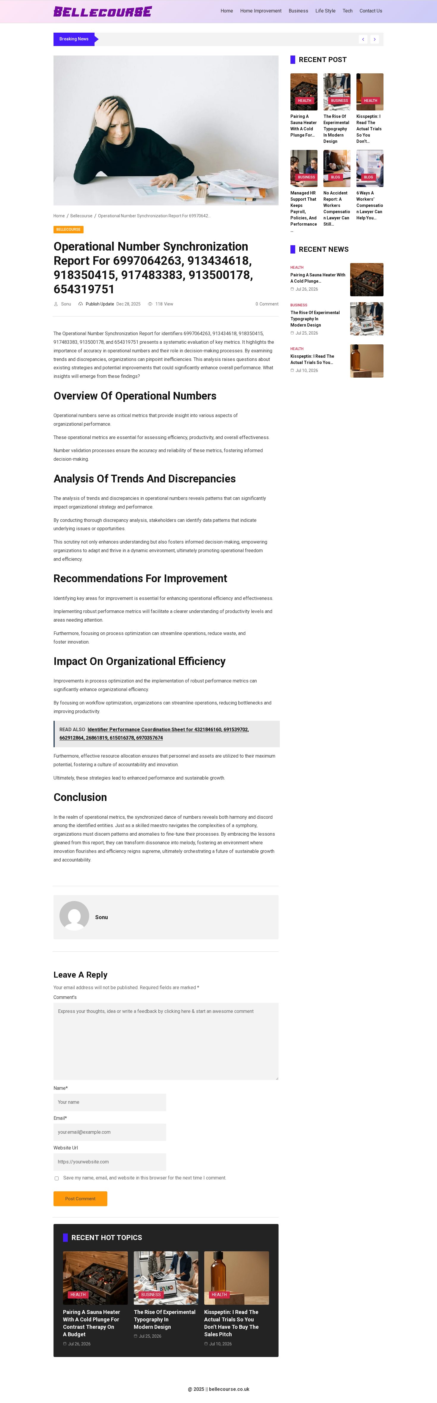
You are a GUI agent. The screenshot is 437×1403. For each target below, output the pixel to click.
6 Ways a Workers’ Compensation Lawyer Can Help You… (369, 205)
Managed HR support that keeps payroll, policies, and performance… (303, 212)
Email (60, 1118)
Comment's (65, 997)
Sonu (66, 304)
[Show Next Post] (374, 39)
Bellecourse (81, 215)
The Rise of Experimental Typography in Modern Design (165, 1319)
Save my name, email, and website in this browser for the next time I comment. (144, 1178)
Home (59, 215)
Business (151, 1294)
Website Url (66, 1148)
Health (78, 1294)
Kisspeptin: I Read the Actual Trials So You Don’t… (369, 129)
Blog (335, 177)
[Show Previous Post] (363, 39)
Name (61, 1088)
